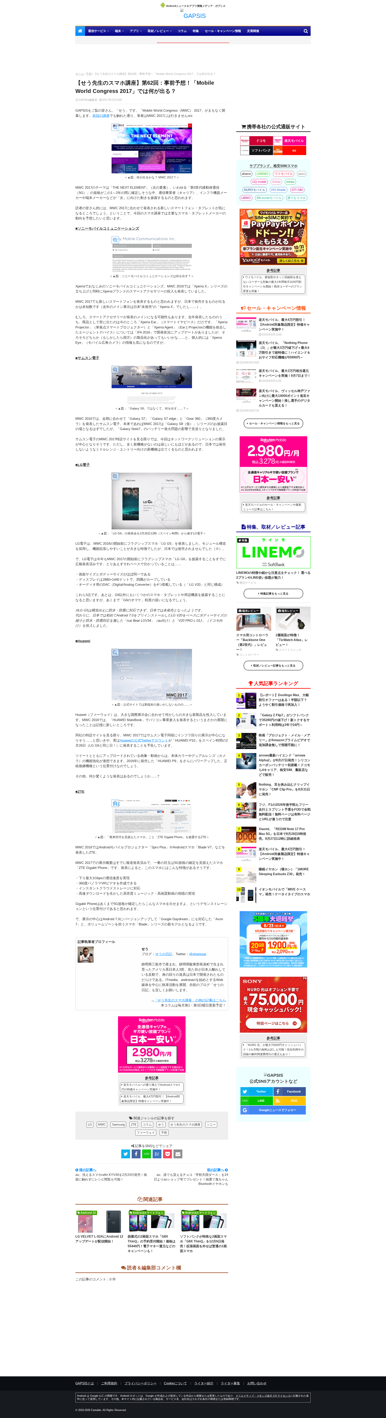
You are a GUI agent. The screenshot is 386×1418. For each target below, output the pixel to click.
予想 (89, 73)
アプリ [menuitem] (134, 31)
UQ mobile (259, 181)
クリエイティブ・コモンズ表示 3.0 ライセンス (263, 1395)
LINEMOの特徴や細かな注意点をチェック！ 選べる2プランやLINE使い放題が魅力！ (273, 575)
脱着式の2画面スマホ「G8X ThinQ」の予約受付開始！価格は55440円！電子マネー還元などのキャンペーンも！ (152, 1244)
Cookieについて (175, 1383)
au (294, 150)
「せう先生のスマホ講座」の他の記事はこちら (190, 1000)
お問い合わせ (257, 1383)
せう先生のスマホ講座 (185, 1124)
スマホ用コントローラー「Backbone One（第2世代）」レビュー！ (252, 642)
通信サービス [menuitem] (97, 31)
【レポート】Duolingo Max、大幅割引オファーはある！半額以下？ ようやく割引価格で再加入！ (284, 699)
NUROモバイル (254, 189)
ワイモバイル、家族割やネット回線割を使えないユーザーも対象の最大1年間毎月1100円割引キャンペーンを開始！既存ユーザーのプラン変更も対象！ (272, 284)
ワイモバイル (284, 173)
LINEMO (262, 173)
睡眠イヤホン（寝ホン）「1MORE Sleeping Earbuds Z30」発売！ (284, 871)
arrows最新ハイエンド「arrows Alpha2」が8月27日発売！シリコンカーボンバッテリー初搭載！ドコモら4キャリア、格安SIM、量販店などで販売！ (284, 765)
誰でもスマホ (296, 198)
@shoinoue (197, 954)
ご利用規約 (109, 1383)
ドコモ (261, 140)
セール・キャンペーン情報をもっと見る (274, 423)
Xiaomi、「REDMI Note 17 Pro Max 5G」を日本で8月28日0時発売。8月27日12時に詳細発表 (282, 833)
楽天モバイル (294, 140)
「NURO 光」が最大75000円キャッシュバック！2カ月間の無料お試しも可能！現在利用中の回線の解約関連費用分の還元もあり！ (273, 1049)
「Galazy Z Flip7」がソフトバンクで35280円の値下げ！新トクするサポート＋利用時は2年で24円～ (284, 719)
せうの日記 (163, 954)
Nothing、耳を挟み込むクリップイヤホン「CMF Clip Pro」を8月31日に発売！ (284, 789)
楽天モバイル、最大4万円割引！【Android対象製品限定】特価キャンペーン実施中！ (150, 1099)
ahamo (246, 173)
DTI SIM (297, 189)
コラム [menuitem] (182, 31)
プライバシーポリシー (140, 1383)
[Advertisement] (152, 59)
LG (90, 1124)
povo (302, 173)
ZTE (134, 1124)
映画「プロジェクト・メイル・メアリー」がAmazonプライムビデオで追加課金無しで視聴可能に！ (284, 740)
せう (145, 949)
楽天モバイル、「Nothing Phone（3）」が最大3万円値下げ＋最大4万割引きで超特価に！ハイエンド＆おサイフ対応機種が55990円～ (284, 350)
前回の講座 (101, 116)
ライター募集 (230, 1383)
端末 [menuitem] (118, 31)
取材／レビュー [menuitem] (158, 31)
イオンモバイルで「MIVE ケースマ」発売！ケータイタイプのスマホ (284, 892)
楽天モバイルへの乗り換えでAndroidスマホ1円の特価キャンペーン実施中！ (150, 1087)
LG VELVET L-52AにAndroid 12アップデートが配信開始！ (99, 1239)
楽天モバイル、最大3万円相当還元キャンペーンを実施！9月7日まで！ (285, 373)
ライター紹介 (204, 1383)
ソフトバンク (261, 150)
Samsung (118, 1124)
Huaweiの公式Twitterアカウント (144, 740)
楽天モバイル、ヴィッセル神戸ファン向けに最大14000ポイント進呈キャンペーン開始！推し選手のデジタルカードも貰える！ (284, 398)
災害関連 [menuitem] (253, 31)
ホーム (79, 73)
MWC (102, 1124)
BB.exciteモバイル (269, 198)
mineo (290, 181)
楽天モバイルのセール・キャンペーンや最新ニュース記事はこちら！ (272, 507)
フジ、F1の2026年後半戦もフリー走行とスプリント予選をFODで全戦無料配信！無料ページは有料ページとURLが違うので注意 (285, 812)
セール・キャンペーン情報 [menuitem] (223, 31)
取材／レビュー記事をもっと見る (274, 665)
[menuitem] (80, 31)
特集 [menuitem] (196, 31)
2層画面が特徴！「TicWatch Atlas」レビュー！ (292, 639)
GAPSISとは (84, 1383)
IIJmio (276, 181)
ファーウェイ (146, 1132)
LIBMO (246, 198)
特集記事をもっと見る (274, 593)
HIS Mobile (278, 189)
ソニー (211, 1124)
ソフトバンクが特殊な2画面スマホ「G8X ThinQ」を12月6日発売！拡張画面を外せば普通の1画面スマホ (203, 1244)
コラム (147, 1124)
